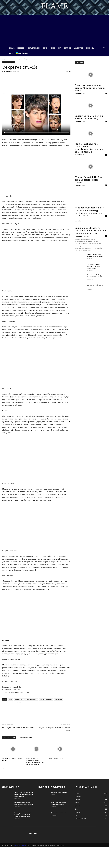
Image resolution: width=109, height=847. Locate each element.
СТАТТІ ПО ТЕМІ (9, 737)
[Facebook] (4, 76)
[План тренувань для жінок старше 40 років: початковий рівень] (91, 75)
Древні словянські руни (58, 813)
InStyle (10, 699)
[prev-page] (3, 768)
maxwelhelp (7, 71)
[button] (104, 48)
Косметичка (12, 59)
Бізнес (52, 48)
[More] (44, 76)
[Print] (39, 76)
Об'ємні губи (7, 702)
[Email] (34, 76)
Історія (20, 48)
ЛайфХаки (78, 48)
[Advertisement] (54, 30)
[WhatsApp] (29, 76)
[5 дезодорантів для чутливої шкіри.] (13, 749)
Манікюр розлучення (46, 699)
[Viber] (19, 76)
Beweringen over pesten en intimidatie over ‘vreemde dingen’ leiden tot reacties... (22, 814)
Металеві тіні (58, 699)
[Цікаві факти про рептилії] (43, 795)
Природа (90, 48)
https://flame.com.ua (20, 845)
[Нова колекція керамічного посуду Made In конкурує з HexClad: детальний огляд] (91, 197)
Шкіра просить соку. (56, 758)
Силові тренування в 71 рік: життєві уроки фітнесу (89, 117)
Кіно (11, 53)
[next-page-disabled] (7, 768)
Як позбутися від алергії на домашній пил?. (18, 728)
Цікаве (11, 48)
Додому (4, 59)
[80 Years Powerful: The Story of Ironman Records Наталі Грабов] (91, 167)
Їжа (59, 48)
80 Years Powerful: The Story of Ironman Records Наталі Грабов (90, 180)
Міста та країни (33, 48)
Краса (20, 59)
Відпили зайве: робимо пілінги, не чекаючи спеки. (54, 729)
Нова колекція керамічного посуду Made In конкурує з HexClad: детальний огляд (89, 210)
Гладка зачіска (19, 699)
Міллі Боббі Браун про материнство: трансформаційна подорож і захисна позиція (89, 148)
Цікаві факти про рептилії (59, 792)
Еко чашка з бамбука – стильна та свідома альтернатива (94, 266)
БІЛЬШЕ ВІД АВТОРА (25, 737)
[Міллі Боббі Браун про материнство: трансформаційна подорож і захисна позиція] (91, 133)
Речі (45, 48)
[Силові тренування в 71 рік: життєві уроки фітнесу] (91, 105)
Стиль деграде (17, 702)
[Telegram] (24, 76)
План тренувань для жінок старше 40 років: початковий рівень (90, 88)
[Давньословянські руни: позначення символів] (43, 805)
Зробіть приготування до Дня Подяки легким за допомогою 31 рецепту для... (23, 794)
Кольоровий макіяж (31, 699)
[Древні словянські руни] (43, 815)
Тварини (67, 48)
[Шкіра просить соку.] (59, 749)
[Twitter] (14, 76)
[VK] (9, 76)
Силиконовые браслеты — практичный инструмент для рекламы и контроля (90, 231)
